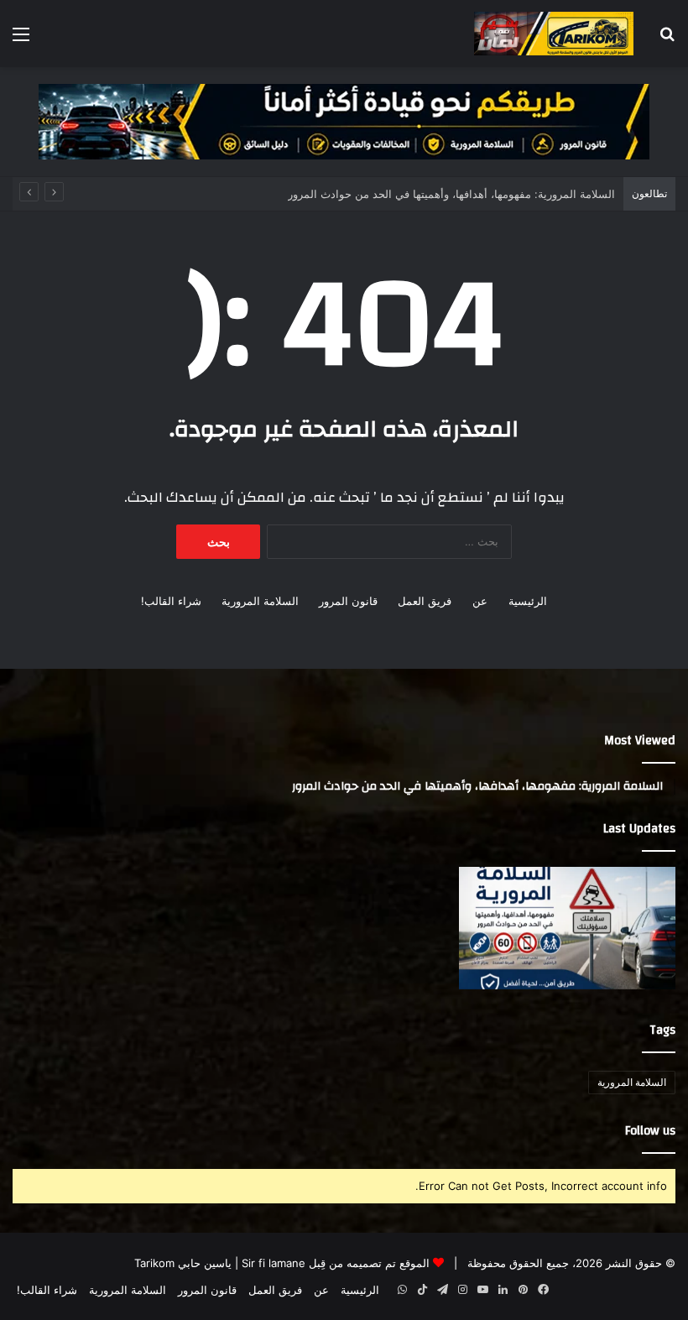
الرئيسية (527, 601)
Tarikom (154, 1263)
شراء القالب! (171, 601)
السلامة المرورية (260, 601)
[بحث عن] (667, 40)
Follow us (650, 1130)
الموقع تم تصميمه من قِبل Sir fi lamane (336, 1263)
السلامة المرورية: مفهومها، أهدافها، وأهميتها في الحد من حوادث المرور (451, 194)
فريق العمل (424, 601)
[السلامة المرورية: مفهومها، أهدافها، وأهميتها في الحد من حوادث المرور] (567, 928)
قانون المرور (348, 601)
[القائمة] (21, 40)
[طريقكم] (553, 33)
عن (479, 601)
